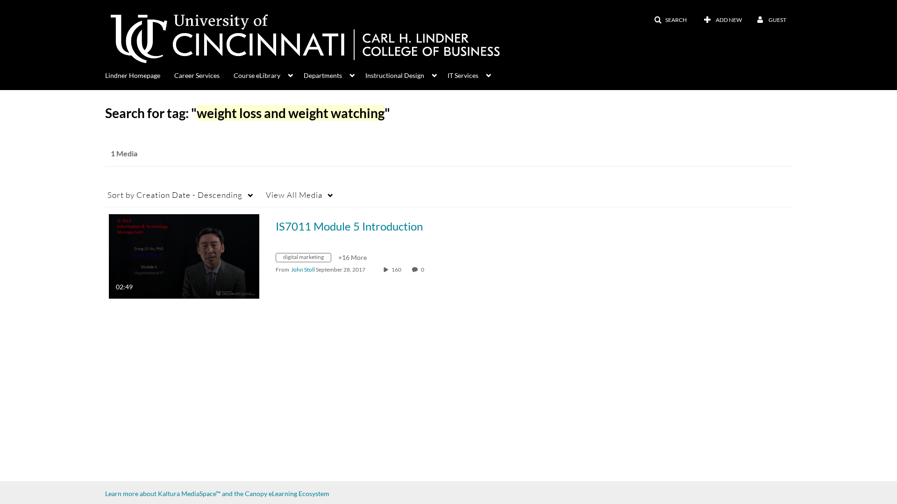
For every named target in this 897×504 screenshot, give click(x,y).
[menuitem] (139, 74)
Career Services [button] (197, 75)
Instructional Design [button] (394, 75)
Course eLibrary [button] (257, 75)
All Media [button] (294, 195)
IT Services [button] (463, 75)
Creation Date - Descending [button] (174, 195)
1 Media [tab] (124, 153)
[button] (670, 20)
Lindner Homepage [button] (132, 75)
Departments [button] (323, 75)
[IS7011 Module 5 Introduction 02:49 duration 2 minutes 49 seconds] (184, 255)
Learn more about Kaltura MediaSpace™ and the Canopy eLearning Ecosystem (217, 493)
